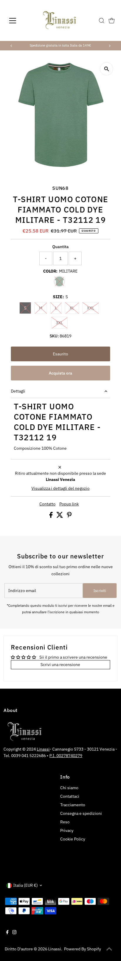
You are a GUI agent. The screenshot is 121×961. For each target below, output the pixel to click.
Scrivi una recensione (60, 664)
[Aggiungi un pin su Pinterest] (69, 516)
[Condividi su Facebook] (51, 516)
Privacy (66, 830)
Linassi (43, 749)
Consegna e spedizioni (81, 813)
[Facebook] (7, 933)
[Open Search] (101, 20)
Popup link (69, 504)
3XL (62, 322)
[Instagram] (14, 933)
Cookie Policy (72, 839)
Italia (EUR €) (25, 885)
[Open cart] (112, 21)
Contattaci (69, 796)
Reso (65, 822)
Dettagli (18, 391)
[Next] (109, 45)
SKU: (54, 336)
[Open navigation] (18, 20)
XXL (93, 308)
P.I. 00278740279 (65, 755)
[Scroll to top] (109, 949)
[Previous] (11, 45)
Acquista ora (60, 373)
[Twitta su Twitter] (60, 516)
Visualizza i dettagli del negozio (60, 489)
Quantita (60, 246)
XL (74, 308)
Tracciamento (72, 804)
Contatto (47, 504)
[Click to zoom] (106, 68)
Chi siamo (69, 787)
